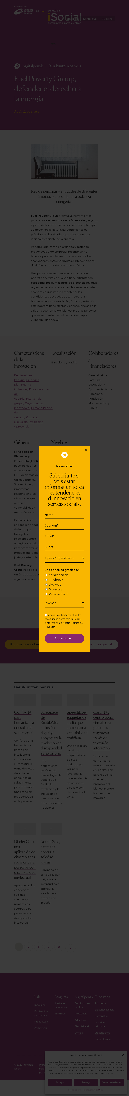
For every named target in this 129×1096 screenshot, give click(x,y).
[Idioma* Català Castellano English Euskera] (64, 603)
